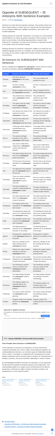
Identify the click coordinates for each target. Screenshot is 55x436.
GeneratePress (40, 433)
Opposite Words (9, 421)
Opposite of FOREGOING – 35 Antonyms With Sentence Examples (43, 381)
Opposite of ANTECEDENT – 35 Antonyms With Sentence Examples (9, 381)
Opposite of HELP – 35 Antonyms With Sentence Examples (23, 426)
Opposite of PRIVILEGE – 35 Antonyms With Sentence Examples (25, 424)
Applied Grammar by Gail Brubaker (17, 4)
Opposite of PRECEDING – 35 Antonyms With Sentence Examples (26, 381)
